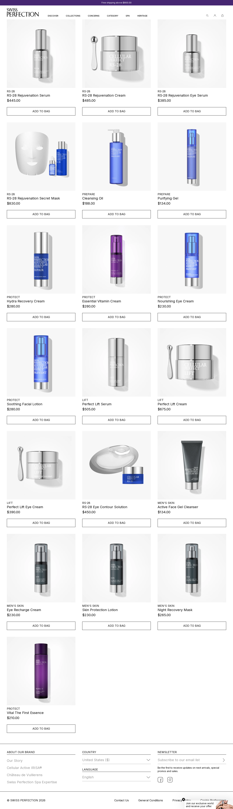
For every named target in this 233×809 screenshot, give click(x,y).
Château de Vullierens (24, 775)
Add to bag (41, 111)
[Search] (207, 15)
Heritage (142, 15)
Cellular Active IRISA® (24, 768)
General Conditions (150, 800)
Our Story (15, 761)
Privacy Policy (181, 800)
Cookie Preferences (213, 800)
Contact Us (121, 800)
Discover (53, 15)
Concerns (93, 15)
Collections (73, 15)
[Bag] (222, 15)
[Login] (215, 15)
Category (112, 15)
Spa (128, 15)
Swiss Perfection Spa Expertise (32, 782)
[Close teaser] (183, 799)
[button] (209, 804)
